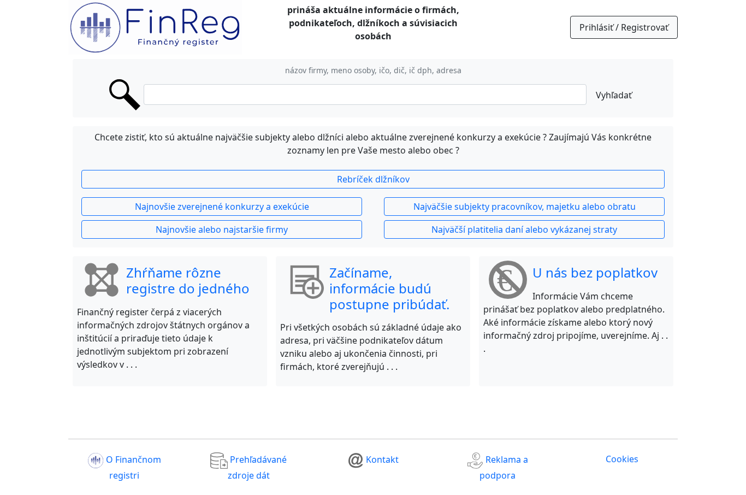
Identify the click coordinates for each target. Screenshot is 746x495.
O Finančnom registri (132, 468)
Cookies (622, 459)
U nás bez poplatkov (595, 272)
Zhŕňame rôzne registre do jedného (188, 280)
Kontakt (381, 460)
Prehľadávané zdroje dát (257, 468)
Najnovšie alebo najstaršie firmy (222, 229)
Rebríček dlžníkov (373, 179)
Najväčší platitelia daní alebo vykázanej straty (524, 229)
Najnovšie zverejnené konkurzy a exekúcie (222, 207)
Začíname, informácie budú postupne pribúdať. (389, 288)
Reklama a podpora (503, 468)
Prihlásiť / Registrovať (623, 27)
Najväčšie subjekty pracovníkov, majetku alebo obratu (524, 207)
